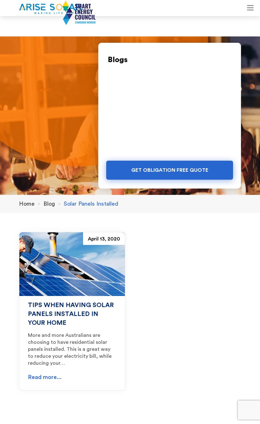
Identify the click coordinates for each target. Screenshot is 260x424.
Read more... (45, 377)
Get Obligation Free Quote (169, 170)
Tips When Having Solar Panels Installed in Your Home (71, 314)
